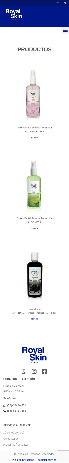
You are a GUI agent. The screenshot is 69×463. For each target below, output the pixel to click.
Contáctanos (11, 438)
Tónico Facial (24, 127)
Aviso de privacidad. (23, 459)
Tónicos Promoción (42, 127)
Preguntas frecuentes (15, 444)
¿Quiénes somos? (13, 432)
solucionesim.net (48, 459)
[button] (65, 30)
